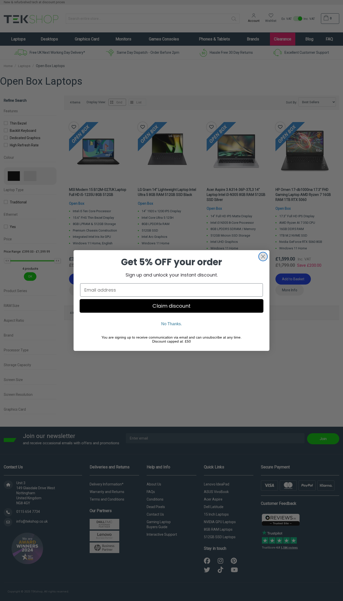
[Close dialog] (263, 256)
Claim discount (171, 305)
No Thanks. (171, 324)
